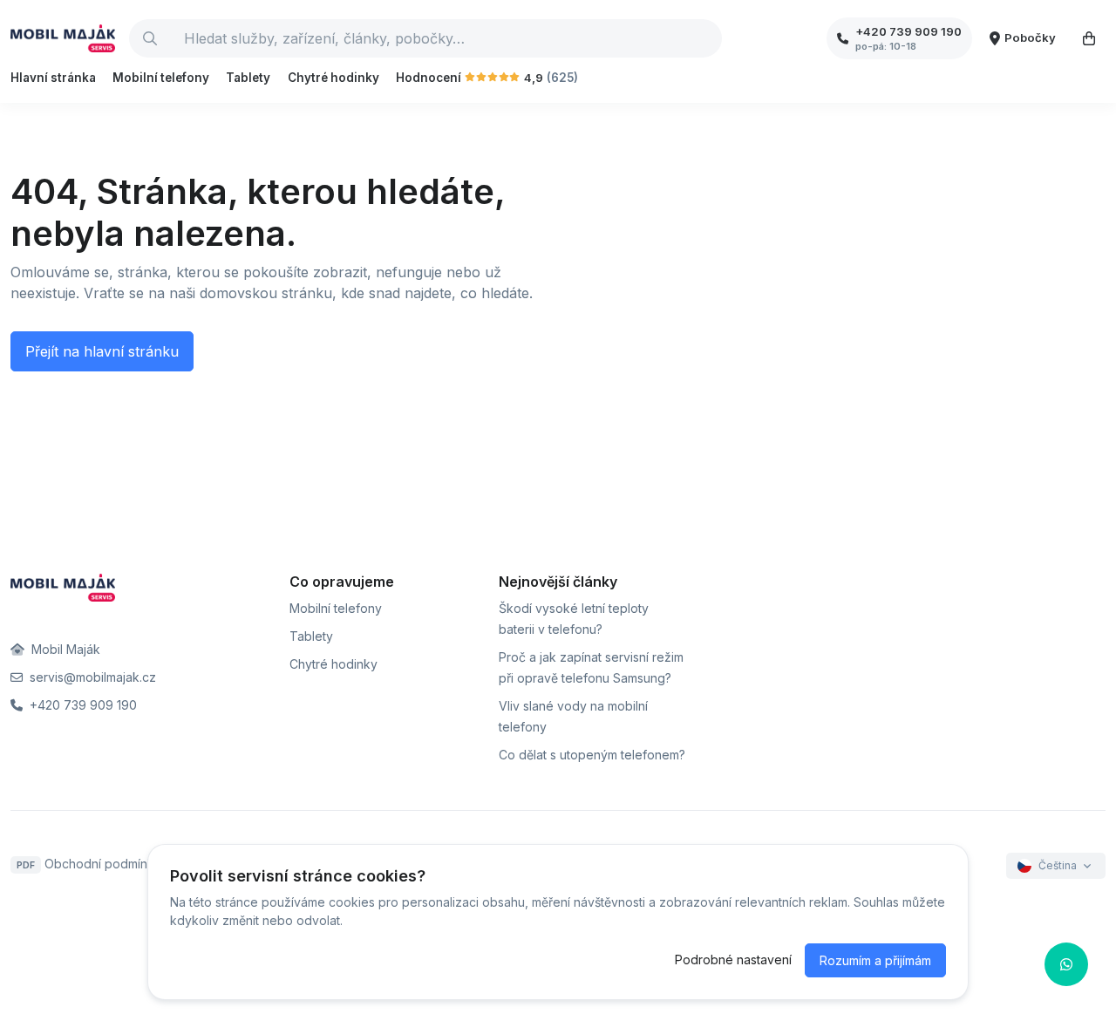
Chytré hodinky (333, 78)
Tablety (248, 78)
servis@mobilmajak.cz (91, 677)
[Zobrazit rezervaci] (1089, 38)
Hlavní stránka (53, 78)
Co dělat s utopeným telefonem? (592, 754)
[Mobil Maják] (62, 38)
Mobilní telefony (160, 78)
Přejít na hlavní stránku (102, 351)
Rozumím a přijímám (875, 960)
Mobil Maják (64, 649)
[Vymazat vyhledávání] (708, 38)
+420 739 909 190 (81, 705)
